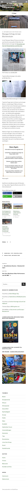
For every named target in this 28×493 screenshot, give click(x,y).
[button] (7, 193)
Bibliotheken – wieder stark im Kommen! (17, 212)
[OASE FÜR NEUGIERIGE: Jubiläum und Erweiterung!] (7, 221)
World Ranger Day (14, 293)
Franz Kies (18, 31)
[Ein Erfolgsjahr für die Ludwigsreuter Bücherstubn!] (7, 206)
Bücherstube (16, 255)
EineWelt (4, 424)
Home (3, 457)
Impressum (5, 476)
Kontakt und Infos (7, 466)
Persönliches (18, 253)
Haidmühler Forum (7, 427)
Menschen (5, 463)
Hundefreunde (6, 448)
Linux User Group (6, 442)
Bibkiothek (7, 255)
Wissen (4, 402)
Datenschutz (5, 479)
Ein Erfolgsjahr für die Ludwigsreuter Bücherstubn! (6, 212)
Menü (14, 13)
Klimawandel (5, 406)
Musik (3, 396)
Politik (4, 418)
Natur (3, 421)
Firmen (4, 460)
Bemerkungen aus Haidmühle (12, 6)
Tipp (12, 253)
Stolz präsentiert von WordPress (10, 489)
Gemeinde (7, 253)
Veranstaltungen (6, 430)
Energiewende (6, 399)
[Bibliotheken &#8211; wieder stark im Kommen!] (18, 206)
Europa (4, 415)
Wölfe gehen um (15, 306)
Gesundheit (5, 408)
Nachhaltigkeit (6, 412)
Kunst (3, 445)
